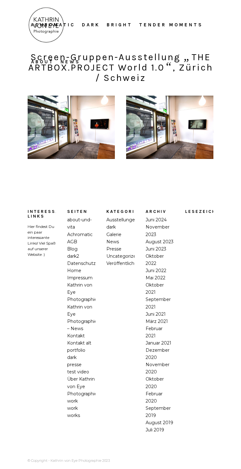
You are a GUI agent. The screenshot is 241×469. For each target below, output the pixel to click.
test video (78, 372)
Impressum (80, 278)
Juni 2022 (156, 270)
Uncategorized (122, 256)
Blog (72, 249)
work (72, 401)
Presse (113, 249)
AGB (72, 242)
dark (111, 227)
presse (74, 364)
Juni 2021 (156, 314)
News (112, 242)
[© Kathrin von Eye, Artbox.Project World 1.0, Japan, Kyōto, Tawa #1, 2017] (71, 127)
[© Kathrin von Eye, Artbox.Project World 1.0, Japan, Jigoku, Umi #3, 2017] (169, 127)
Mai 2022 (155, 278)
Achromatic (80, 234)
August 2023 (160, 242)
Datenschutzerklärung (91, 263)
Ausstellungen (122, 220)
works (73, 415)
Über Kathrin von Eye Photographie (82, 386)
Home (74, 270)
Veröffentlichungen (127, 263)
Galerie (113, 234)
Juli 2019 (155, 430)
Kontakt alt (79, 343)
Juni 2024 (156, 220)
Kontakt (76, 336)
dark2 (73, 256)
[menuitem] (53, 24)
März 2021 (157, 321)
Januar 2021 (158, 343)
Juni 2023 (156, 249)
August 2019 (159, 422)
